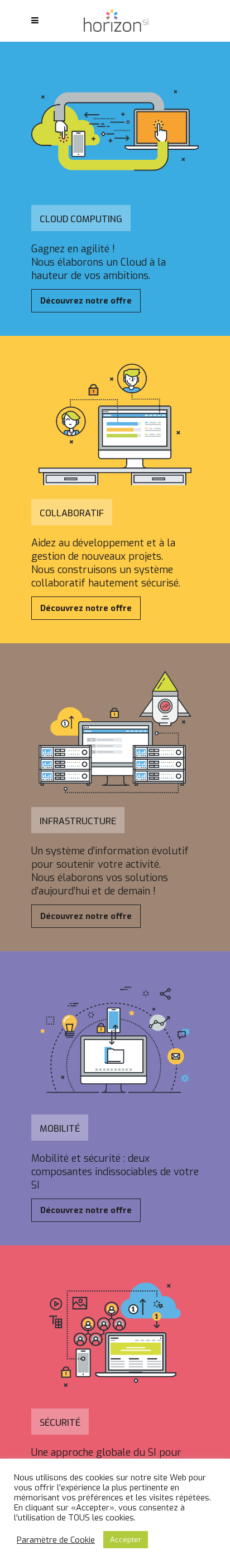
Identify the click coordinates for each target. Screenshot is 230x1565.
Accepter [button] (125, 1539)
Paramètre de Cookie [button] (56, 1540)
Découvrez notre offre (86, 300)
